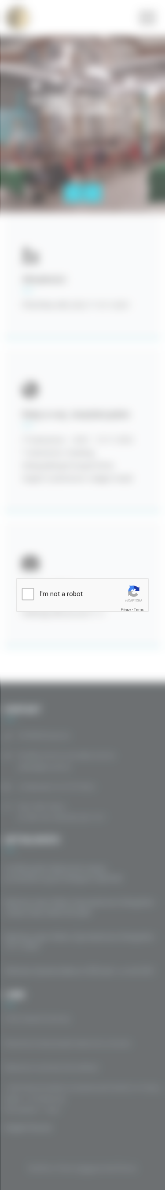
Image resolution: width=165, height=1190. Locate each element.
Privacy (126, 609)
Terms (138, 609)
